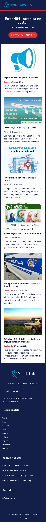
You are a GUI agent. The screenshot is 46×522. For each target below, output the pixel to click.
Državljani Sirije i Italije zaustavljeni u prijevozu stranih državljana (22, 340)
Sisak (6, 238)
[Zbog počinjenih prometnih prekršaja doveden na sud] (23, 266)
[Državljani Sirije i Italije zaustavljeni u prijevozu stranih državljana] (23, 321)
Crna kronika (8, 290)
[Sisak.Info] (15, 5)
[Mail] (26, 518)
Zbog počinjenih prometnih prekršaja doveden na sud (21, 285)
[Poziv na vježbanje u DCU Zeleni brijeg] (23, 216)
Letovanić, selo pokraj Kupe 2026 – (21, 127)
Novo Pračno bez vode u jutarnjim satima (20, 179)
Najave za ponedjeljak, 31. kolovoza (21, 77)
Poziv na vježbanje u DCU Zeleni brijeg (22, 233)
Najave (6, 82)
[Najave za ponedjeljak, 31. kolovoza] (23, 60)
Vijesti (6, 132)
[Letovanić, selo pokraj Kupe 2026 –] (23, 110)
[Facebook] (20, 518)
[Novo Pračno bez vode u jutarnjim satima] (23, 160)
